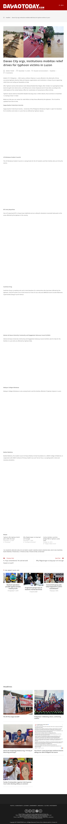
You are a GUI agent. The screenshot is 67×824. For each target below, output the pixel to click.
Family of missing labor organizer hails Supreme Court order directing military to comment (17, 783)
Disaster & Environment (41, 71)
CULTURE (46, 805)
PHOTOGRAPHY (53, 805)
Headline (52, 71)
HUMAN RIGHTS (19, 805)
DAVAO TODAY (10, 71)
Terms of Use (39, 822)
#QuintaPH (8, 550)
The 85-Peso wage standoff (11, 716)
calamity (30, 550)
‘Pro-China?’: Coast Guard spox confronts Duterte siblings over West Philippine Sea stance (48, 751)
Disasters (35, 550)
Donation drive (46, 550)
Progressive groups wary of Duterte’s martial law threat (33, 588)
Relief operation (7, 551)
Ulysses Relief (41, 551)
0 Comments (9, 73)
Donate (40, 550)
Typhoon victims (33, 551)
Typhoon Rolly (16, 551)
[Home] (3, 17)
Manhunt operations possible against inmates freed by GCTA (13, 586)
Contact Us (54, 822)
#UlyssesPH (25, 550)
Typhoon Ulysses (24, 551)
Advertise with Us (47, 822)
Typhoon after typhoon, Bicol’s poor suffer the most (11, 538)
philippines (59, 550)
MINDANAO (40, 805)
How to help (54, 550)
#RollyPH (19, 550)
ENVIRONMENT (33, 805)
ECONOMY (26, 805)
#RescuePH (14, 550)
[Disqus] (33, 615)
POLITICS (12, 805)
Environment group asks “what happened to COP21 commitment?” (54, 586)
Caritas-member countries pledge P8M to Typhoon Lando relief (51, 538)
